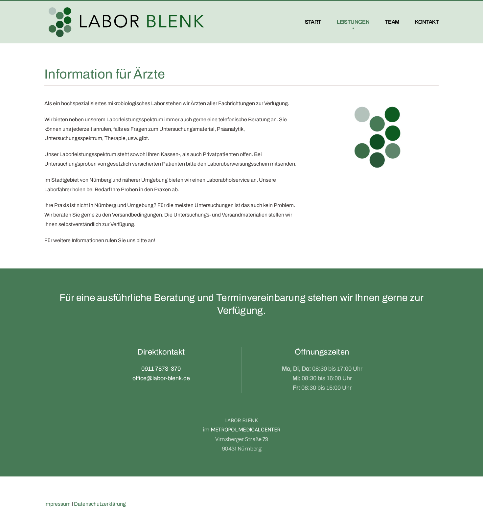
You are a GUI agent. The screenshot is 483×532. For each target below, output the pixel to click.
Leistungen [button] (353, 22)
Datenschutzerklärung (100, 504)
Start (313, 22)
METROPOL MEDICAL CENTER (245, 429)
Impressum (57, 504)
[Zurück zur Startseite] (126, 22)
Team (392, 22)
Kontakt (427, 22)
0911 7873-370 (161, 368)
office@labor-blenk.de (161, 378)
